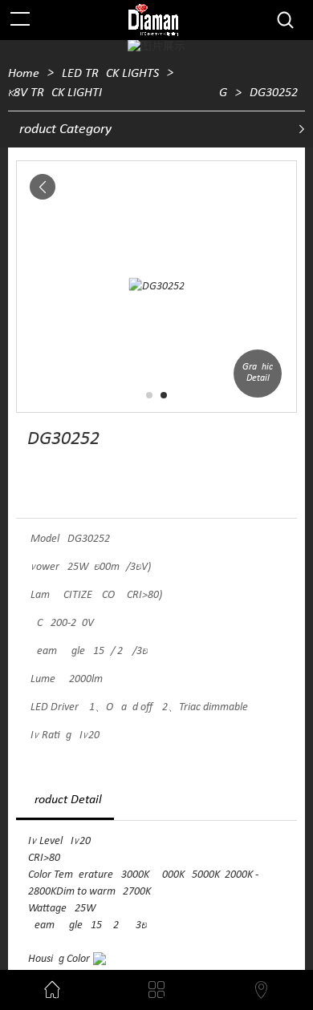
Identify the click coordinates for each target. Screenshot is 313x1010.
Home (23, 73)
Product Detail (65, 800)
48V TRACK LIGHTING (117, 93)
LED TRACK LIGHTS (110, 73)
